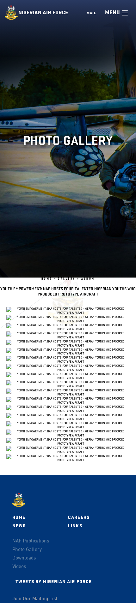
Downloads (24, 558)
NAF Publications (30, 541)
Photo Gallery (27, 549)
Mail (91, 12)
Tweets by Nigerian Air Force (53, 582)
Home (19, 517)
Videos (19, 567)
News (19, 526)
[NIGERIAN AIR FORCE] (11, 12)
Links (75, 526)
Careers (79, 517)
